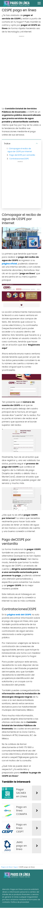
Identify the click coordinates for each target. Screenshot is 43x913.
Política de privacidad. (20, 902)
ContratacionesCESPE (19, 158)
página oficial (9, 263)
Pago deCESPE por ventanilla (22, 155)
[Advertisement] (21, 71)
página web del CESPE (19, 614)
